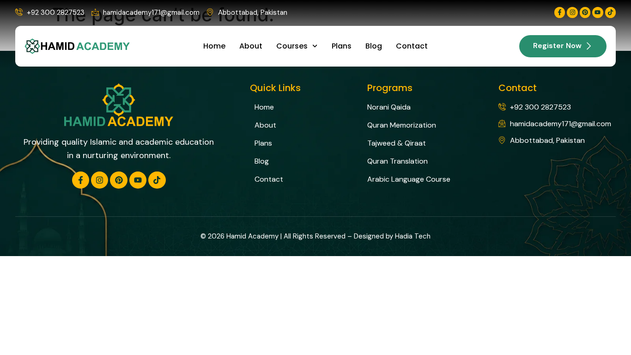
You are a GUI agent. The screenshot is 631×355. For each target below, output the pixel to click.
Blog (373, 46)
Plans (342, 46)
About (250, 46)
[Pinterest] (585, 12)
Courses (292, 46)
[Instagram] (572, 12)
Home (214, 46)
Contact (412, 46)
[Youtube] (597, 12)
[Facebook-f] (559, 12)
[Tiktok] (610, 12)
